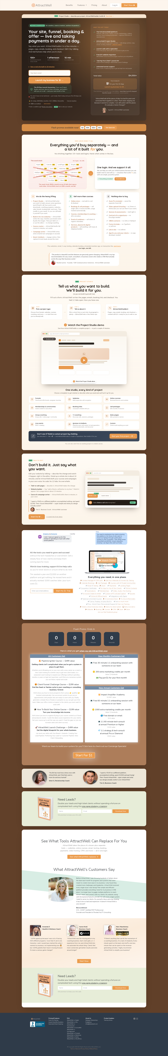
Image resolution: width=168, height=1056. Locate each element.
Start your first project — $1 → (123, 436)
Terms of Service (75, 1049)
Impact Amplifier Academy (56, 1022)
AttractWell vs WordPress (74, 1039)
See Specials (110, 127)
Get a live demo (108, 565)
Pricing (94, 5)
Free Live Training (123, 604)
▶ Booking (98, 609)
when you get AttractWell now (93, 651)
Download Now (120, 811)
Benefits (69, 5)
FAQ (68, 1018)
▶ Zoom (120, 609)
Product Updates (109, 1018)
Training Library (108, 1020)
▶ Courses (106, 609)
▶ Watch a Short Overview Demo (91, 607)
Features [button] (81, 5)
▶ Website (89, 609)
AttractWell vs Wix (72, 1022)
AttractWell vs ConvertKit (74, 1028)
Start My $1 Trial (63, 591)
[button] (84, 357)
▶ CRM (113, 609)
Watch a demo (117, 44)
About (104, 5)
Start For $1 (84, 755)
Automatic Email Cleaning (56, 1024)
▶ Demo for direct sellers (112, 607)
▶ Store (127, 609)
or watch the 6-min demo (54, 517)
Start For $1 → (36, 517)
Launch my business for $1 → (49, 80)
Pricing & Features (54, 1018)
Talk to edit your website (63, 107)
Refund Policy (94, 1049)
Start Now (128, 5)
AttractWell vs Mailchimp (74, 1035)
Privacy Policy (85, 1049)
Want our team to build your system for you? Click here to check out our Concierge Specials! (84, 746)
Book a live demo (47, 107)
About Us (88, 1018)
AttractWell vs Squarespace (71, 1025)
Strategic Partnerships (91, 1020)
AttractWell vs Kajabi (73, 1020)
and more (117, 246)
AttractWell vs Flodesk (73, 1033)
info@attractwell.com (91, 1024)
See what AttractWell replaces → (84, 857)
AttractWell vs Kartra (73, 1037)
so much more (123, 601)
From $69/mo (120, 179)
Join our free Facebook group (107, 612)
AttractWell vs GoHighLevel (71, 1030)
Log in (114, 5)
